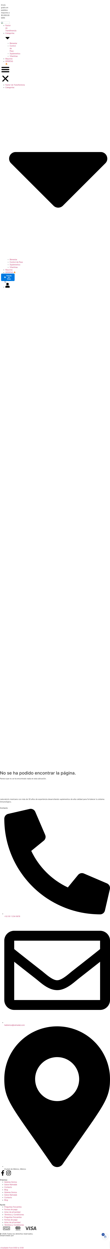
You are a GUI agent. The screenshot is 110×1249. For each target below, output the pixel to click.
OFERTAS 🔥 (10, 272)
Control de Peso (16, 262)
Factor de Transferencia (15, 85)
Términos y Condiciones (14, 1214)
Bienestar (13, 43)
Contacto (8, 1187)
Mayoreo (9, 59)
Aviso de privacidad (12, 1212)
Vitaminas (14, 56)
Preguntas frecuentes (13, 1207)
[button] (5, 74)
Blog (6, 1190)
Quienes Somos (10, 1182)
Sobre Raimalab (10, 1184)
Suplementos (15, 53)
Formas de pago (11, 1209)
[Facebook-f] (2, 1173)
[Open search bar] (5, 282)
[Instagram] (8, 1173)
